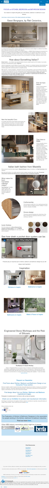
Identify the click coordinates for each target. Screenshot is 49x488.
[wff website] (18, 429)
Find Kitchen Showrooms (28, 448)
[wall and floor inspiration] (35, 305)
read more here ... (24, 373)
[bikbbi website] (8, 427)
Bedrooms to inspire (35, 287)
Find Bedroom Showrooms (28, 453)
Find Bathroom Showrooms (29, 451)
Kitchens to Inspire (14, 287)
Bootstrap (3, 476)
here (27, 402)
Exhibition (15, 399)
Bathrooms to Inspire (14, 315)
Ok (1, 487)
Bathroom (32, 392)
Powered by (7, 481)
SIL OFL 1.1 (16, 477)
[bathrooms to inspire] (14, 305)
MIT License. (28, 476)
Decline (5, 487)
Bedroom (42, 392)
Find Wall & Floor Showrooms (29, 456)
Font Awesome (4, 477)
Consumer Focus (21, 385)
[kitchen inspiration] (14, 277)
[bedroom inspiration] (35, 277)
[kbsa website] (27, 428)
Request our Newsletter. (24, 380)
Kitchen (25, 392)
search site (42, 4)
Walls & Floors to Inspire (34, 314)
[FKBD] (6, 2)
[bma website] (40, 429)
